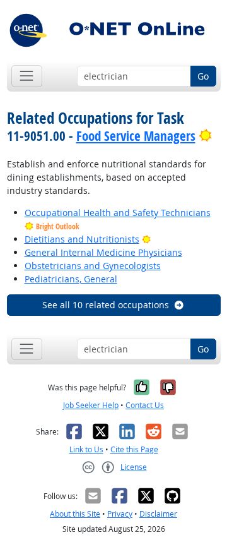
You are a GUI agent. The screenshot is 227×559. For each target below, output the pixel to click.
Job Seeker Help (91, 405)
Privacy (119, 513)
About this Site (75, 513)
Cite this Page (134, 449)
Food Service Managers (135, 136)
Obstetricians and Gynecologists (93, 266)
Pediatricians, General (71, 279)
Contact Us (144, 405)
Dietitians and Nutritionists (82, 239)
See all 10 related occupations (105, 305)
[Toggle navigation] (26, 76)
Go (203, 76)
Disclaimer (158, 513)
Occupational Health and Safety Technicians (118, 213)
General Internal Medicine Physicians (103, 252)
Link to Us (86, 449)
